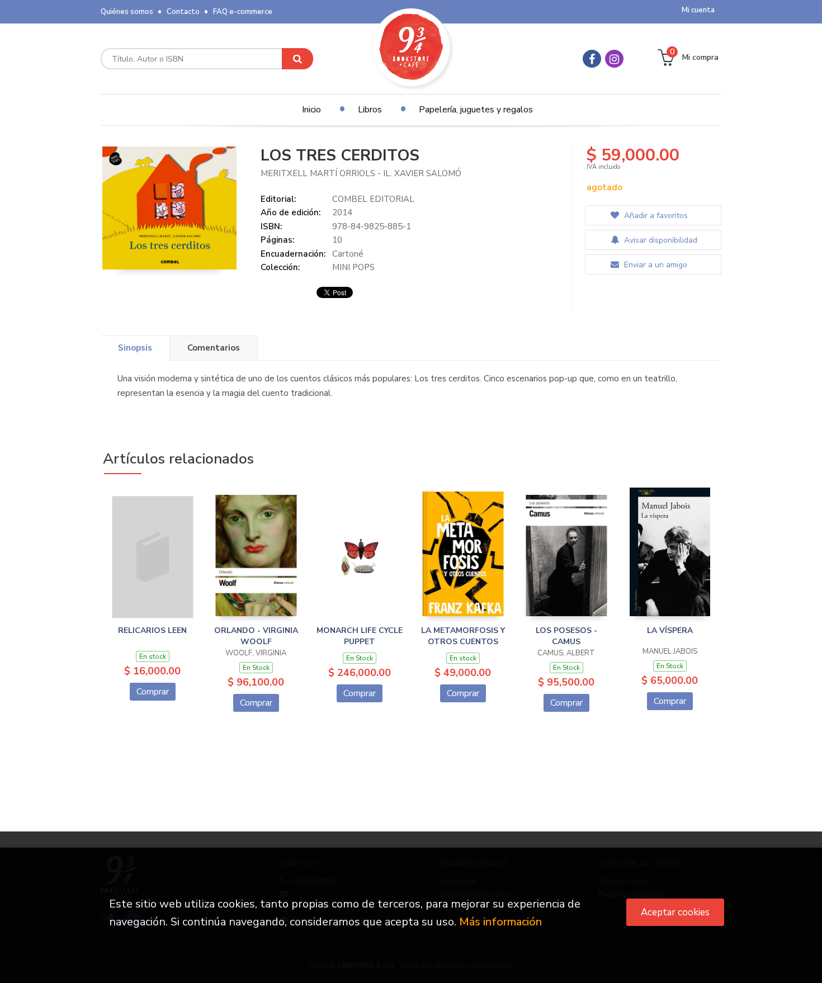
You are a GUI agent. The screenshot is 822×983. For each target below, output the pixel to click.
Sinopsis (135, 347)
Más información (500, 921)
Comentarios (213, 347)
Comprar (152, 692)
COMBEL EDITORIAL (373, 199)
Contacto (183, 12)
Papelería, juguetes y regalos (476, 109)
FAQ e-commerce (242, 12)
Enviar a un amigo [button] (654, 264)
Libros (370, 109)
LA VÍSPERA (670, 630)
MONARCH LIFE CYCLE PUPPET (359, 636)
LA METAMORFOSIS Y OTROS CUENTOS (463, 636)
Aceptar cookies (675, 912)
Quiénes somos (127, 12)
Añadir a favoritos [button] (655, 215)
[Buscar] (297, 58)
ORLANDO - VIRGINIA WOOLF (256, 636)
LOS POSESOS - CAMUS (566, 636)
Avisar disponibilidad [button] (659, 240)
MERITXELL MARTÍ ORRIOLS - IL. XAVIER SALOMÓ (361, 173)
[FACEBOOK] (592, 59)
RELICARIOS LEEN (152, 630)
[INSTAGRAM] (614, 59)
